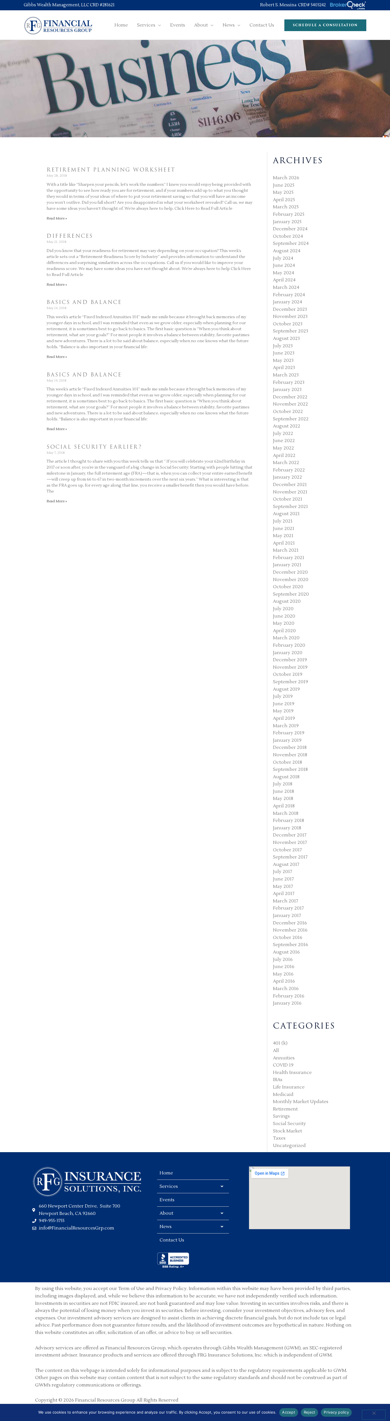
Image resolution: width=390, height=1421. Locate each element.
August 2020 (287, 601)
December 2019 (290, 660)
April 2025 (284, 200)
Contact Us (172, 1240)
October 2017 (287, 850)
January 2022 (287, 477)
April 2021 (284, 543)
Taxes (279, 1138)
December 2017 (289, 835)
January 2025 (287, 222)
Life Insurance (289, 1087)
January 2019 (287, 740)
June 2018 (283, 791)
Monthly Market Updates (300, 1101)
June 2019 (283, 704)
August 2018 (286, 777)
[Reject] (374, 1415)
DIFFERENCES (70, 236)
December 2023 (290, 309)
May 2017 (283, 886)
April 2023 (284, 367)
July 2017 (282, 871)
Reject (309, 1412)
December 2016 (290, 923)
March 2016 (286, 988)
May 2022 (283, 448)
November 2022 (290, 404)
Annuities (284, 1058)
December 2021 (290, 484)
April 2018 (284, 806)
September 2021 (290, 506)
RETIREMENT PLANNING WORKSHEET (111, 170)
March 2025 (286, 207)
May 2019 (283, 711)
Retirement (285, 1109)
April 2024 (284, 280)
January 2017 (287, 915)
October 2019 (287, 674)
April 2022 (284, 455)
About (166, 1213)
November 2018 (290, 755)
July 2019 (283, 696)
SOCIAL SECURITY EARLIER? (94, 447)
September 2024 (291, 243)
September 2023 (290, 331)
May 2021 (283, 536)
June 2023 (283, 353)
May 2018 (283, 798)
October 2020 (288, 587)
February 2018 (288, 820)
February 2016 (288, 996)
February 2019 (288, 733)
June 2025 (283, 185)
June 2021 (283, 528)
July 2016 (283, 959)
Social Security (289, 1123)
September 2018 (290, 769)
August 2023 (286, 338)
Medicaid (283, 1094)
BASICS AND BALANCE (84, 302)
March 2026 (286, 178)
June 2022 (284, 441)
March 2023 (286, 375)
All (276, 1050)
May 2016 (283, 974)
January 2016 (287, 1003)
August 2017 (286, 864)
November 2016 (290, 930)
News (166, 1226)
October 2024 (288, 236)
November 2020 (290, 579)
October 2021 (287, 499)
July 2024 (283, 258)
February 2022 (289, 470)
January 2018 (287, 828)
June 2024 (284, 265)
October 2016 (287, 937)
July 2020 (283, 609)
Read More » (57, 218)
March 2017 (285, 901)
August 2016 (286, 952)
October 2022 (288, 411)
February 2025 (288, 214)
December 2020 (290, 572)
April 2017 (283, 893)
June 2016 (283, 966)
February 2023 (288, 382)
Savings (281, 1116)
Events (167, 1200)
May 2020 (283, 623)
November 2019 (290, 667)
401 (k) (280, 1043)
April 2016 (284, 981)
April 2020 (284, 631)
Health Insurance (292, 1072)
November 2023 (290, 316)
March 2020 (286, 638)
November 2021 (290, 492)
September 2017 (290, 857)
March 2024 (286, 287)
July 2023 (283, 346)
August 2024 (286, 251)
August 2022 (286, 426)
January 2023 (287, 389)
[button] (158, 25)
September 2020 (291, 594)
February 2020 (289, 645)
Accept (288, 1412)
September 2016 (290, 945)
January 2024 (287, 302)
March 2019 (286, 726)
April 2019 (284, 718)
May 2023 (283, 360)
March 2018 (285, 813)
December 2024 (290, 229)
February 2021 (288, 558)
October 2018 (287, 762)
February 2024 (289, 295)
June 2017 (283, 879)
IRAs (277, 1080)
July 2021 (283, 521)
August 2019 (286, 689)
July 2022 (283, 433)
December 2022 (290, 397)
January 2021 (287, 565)
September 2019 (290, 682)
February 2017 (288, 908)
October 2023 (287, 324)
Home (166, 1173)
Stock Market (287, 1131)
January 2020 (287, 653)
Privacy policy (336, 1412)
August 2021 (286, 514)
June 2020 (284, 616)
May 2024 (283, 273)
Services (169, 1186)
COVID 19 (283, 1065)
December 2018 (290, 747)
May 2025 (283, 192)
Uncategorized (289, 1145)
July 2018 (282, 784)
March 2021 (286, 550)
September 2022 (291, 419)
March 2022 (286, 462)
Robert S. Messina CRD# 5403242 (294, 5)
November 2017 (290, 842)
